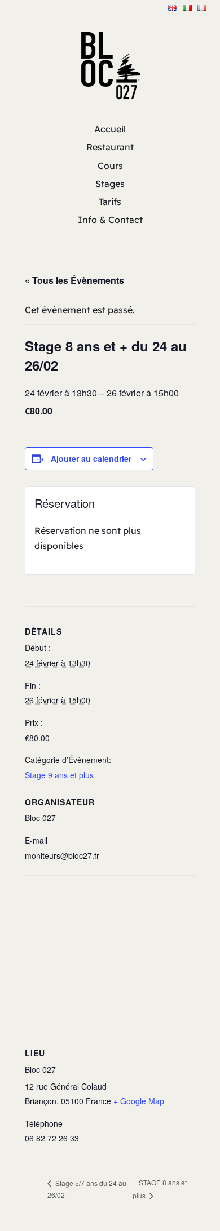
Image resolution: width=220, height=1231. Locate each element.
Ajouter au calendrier (91, 458)
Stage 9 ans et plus (59, 774)
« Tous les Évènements (74, 280)
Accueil (110, 129)
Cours (110, 165)
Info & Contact (110, 219)
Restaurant (110, 147)
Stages (110, 183)
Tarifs (110, 201)
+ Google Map (138, 1101)
